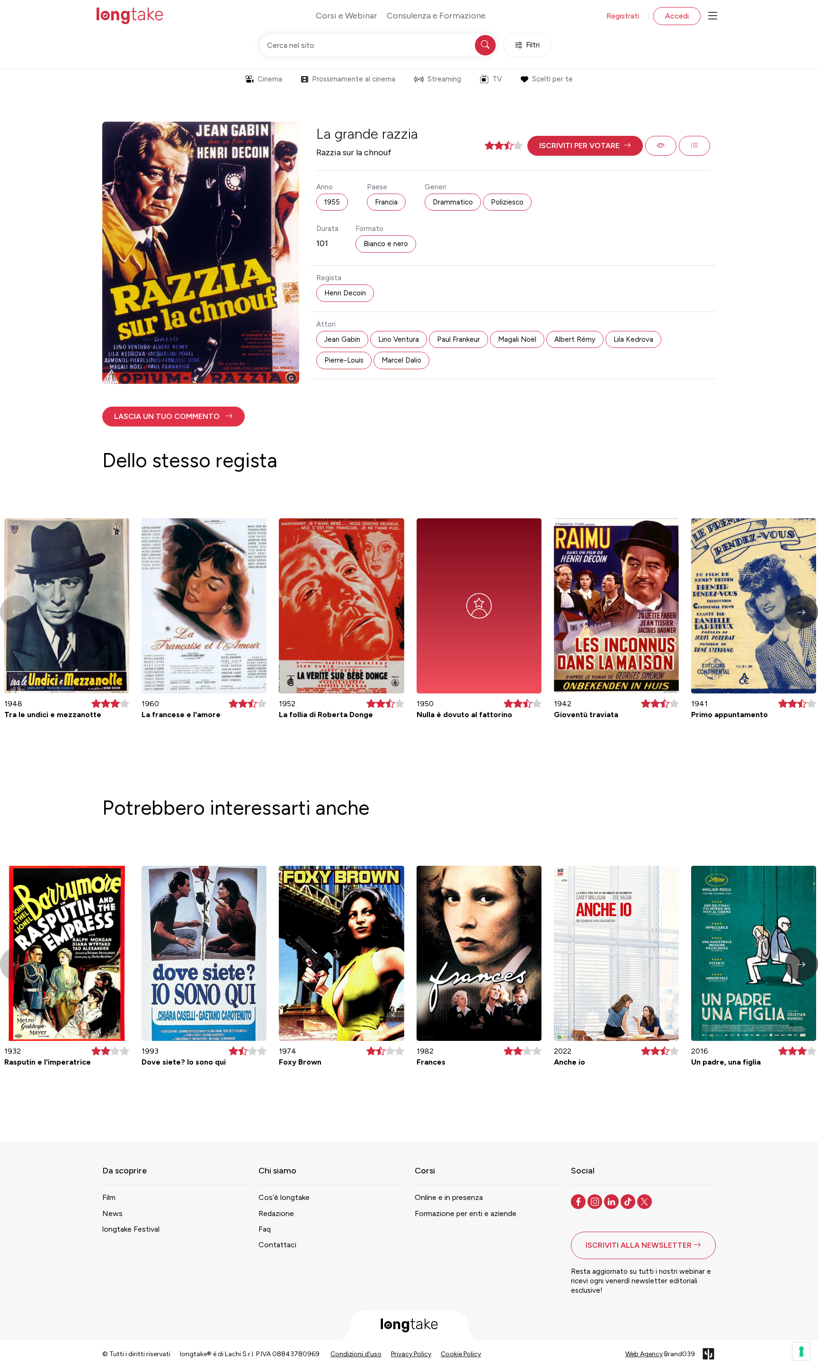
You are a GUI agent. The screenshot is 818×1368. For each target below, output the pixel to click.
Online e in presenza (449, 1197)
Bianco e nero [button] (386, 244)
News (112, 1213)
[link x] (645, 1201)
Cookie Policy (461, 1354)
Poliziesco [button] (507, 202)
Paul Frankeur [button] (458, 339)
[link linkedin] (612, 1201)
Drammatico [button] (453, 202)
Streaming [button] (444, 79)
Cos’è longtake (284, 1197)
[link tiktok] (629, 1201)
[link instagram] (595, 1201)
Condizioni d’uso (356, 1354)
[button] (585, 146)
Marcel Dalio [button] (401, 360)
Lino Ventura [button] (398, 339)
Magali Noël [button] (517, 339)
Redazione (276, 1213)
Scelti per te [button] (552, 79)
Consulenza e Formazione (436, 15)
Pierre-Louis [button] (344, 360)
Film (109, 1197)
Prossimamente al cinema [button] (353, 79)
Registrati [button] (622, 15)
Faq (264, 1229)
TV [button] (497, 79)
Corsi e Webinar (346, 15)
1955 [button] (332, 202)
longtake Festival (131, 1229)
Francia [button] (386, 202)
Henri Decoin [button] (345, 293)
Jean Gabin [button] (342, 339)
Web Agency (644, 1354)
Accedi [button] (677, 15)
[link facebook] (579, 1201)
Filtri (533, 45)
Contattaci (277, 1244)
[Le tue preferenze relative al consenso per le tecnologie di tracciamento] (801, 1351)
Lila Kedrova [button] (633, 339)
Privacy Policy (411, 1354)
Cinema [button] (270, 79)
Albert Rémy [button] (575, 339)
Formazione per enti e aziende (465, 1213)
